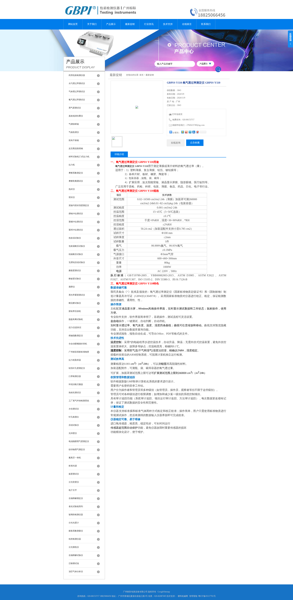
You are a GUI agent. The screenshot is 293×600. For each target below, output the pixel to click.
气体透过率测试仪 (77, 91)
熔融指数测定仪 (76, 335)
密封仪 (72, 197)
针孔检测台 (74, 417)
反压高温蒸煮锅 (76, 148)
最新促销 (130, 24)
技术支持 (168, 24)
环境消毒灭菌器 (76, 384)
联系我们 (206, 24)
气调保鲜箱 (74, 124)
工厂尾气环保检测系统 (79, 400)
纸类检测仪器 (75, 539)
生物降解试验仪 (76, 555)
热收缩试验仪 (75, 238)
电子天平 (73, 490)
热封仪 (72, 189)
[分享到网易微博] (197, 132)
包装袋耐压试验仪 (77, 246)
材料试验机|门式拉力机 (79, 156)
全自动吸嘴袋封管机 (78, 344)
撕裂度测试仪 (75, 270)
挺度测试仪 (74, 474)
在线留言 (187, 24)
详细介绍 (119, 154)
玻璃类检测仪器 (76, 514)
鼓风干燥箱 (74, 140)
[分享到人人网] (194, 132)
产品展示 (111, 24)
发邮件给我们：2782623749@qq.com (188, 125)
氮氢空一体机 (75, 457)
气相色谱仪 (74, 132)
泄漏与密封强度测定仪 (79, 205)
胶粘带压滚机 (75, 311)
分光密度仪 (74, 482)
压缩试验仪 (74, 425)
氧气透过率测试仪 (77, 99)
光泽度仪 (73, 433)
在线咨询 (175, 143)
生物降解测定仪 (76, 498)
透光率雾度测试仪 (77, 295)
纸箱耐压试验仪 (76, 254)
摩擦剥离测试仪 (76, 181)
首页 (141, 75)
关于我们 (92, 24)
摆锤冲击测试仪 (76, 213)
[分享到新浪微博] (186, 132)
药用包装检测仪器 (77, 75)
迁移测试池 (74, 563)
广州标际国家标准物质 (79, 352)
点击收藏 (195, 142)
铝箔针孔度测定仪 (77, 368)
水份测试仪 (74, 409)
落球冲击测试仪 (76, 230)
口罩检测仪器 (75, 376)
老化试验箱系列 (76, 506)
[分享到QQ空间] (182, 132)
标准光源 (73, 466)
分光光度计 (74, 523)
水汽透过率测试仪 (77, 83)
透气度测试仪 (75, 108)
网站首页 (73, 24)
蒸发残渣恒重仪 (76, 116)
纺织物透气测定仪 (77, 449)
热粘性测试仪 (75, 392)
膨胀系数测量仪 (76, 531)
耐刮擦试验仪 (75, 303)
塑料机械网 (183, 596)
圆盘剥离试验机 (76, 319)
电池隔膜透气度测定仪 (79, 441)
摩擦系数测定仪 (76, 173)
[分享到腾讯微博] (190, 132)
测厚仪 (72, 287)
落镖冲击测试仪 (76, 222)
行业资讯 (149, 24)
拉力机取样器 (75, 360)
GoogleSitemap (164, 592)
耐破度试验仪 (75, 278)
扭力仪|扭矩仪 (75, 327)
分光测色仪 (74, 547)
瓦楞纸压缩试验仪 (77, 262)
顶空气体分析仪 (76, 571)
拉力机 (72, 165)
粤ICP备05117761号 (207, 596)
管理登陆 (193, 596)
